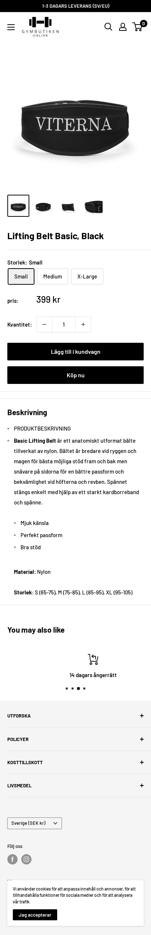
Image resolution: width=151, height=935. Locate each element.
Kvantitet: (19, 324)
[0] (137, 26)
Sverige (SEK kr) (28, 823)
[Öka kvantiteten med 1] (83, 324)
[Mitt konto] (122, 27)
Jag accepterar (35, 915)
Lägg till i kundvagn (75, 351)
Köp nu (76, 374)
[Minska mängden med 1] (44, 324)
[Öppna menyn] (11, 27)
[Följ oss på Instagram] (26, 859)
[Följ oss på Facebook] (12, 859)
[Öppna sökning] (108, 27)
